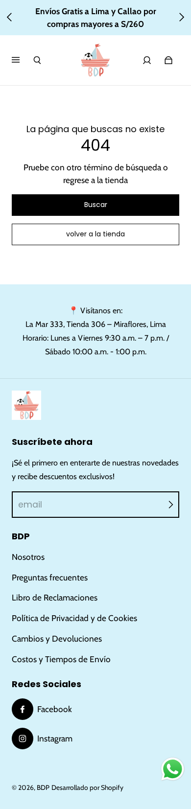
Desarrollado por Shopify (87, 787)
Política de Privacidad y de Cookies (74, 618)
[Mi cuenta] (147, 60)
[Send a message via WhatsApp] (172, 769)
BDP (43, 787)
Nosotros (28, 557)
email (30, 504)
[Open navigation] (22, 60)
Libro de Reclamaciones (54, 597)
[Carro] (168, 60)
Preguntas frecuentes (50, 577)
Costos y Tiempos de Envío (61, 659)
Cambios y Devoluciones (57, 638)
